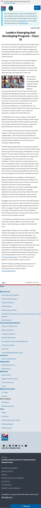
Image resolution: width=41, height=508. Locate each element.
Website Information (7, 389)
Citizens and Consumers (9, 299)
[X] (7, 446)
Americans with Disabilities (10, 295)
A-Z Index (5, 392)
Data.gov (4, 402)
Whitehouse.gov (7, 406)
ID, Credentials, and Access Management (15, 341)
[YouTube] (16, 446)
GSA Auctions (6, 428)
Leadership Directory (8, 365)
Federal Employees (8, 302)
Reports (4, 474)
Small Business (6, 320)
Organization (5, 362)
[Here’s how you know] (20, 2)
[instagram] (19, 446)
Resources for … (6, 292)
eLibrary (4, 416)
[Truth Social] (13, 446)
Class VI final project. (11, 257)
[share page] (5, 283)
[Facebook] (4, 446)
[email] (26, 446)
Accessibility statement (10, 468)
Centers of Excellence (9, 326)
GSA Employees (7, 306)
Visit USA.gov (6, 497)
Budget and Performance (10, 379)
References (4, 371)
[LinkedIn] (10, 446)
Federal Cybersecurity (9, 337)
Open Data (5, 349)
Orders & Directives (8, 382)
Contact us (4, 355)
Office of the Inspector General (12, 478)
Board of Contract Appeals (10, 488)
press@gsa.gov (23, 21)
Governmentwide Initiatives (10, 323)
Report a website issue (9, 359)
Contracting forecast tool (10, 420)
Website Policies (7, 471)
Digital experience (7, 330)
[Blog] (22, 446)
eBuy (3, 412)
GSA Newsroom (24, 23)
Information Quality (8, 345)
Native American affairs (9, 310)
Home (2, 286)
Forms (4, 386)
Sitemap (4, 396)
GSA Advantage (6, 424)
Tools (2, 409)
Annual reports (6, 375)
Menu (36, 8)
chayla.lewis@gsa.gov (9, 271)
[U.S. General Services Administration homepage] (7, 8)
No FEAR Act (6, 481)
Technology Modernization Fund (12, 353)
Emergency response (8, 334)
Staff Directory (6, 369)
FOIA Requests (7, 485)
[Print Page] (3, 283)
